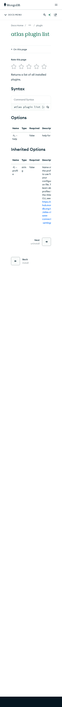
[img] (14, 66)
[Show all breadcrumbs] (29, 25)
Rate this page (18, 59)
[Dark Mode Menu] (55, 14)
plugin (39, 25)
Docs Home (17, 25)
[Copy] (47, 107)
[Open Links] (56, 5)
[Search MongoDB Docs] (44, 14)
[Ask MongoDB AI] (49, 14)
